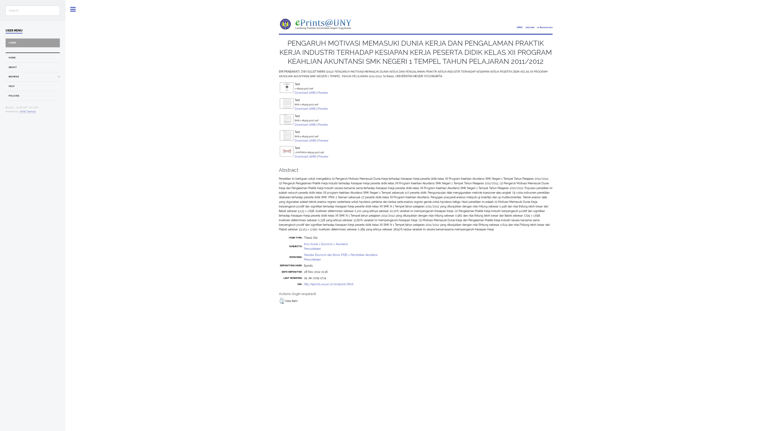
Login (12, 42)
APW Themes (28, 111)
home (12, 57)
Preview (323, 92)
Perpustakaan (312, 248)
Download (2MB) (305, 140)
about (13, 67)
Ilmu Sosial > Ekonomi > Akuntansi (326, 244)
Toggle (73, 9)
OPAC (520, 27)
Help (12, 86)
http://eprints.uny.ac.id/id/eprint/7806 (328, 284)
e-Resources (545, 27)
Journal (529, 27)
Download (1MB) (305, 92)
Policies (14, 96)
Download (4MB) (305, 156)
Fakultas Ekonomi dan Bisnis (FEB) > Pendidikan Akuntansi (341, 254)
